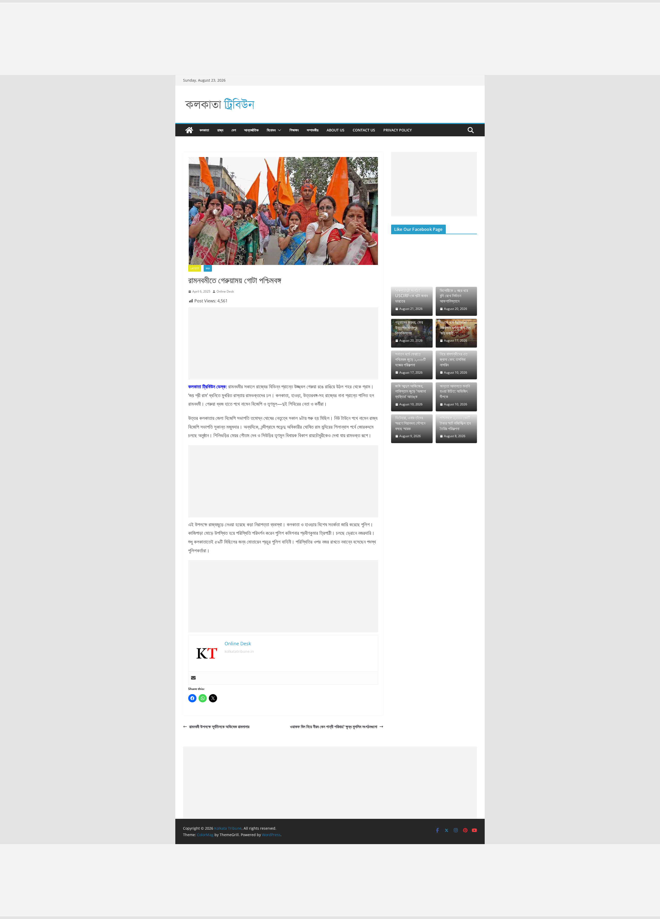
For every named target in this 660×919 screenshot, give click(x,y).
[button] (278, 130)
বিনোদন (271, 130)
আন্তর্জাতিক (251, 130)
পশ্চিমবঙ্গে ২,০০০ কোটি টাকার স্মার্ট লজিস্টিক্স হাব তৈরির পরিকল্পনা (455, 423)
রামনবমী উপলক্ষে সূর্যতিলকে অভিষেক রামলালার (219, 726)
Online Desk (225, 291)
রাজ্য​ (220, 130)
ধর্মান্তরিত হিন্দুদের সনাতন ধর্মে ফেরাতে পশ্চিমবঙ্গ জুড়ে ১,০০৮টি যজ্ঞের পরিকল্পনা (410, 356)
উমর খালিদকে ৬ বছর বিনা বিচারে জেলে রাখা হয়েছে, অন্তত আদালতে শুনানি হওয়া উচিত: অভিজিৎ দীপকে (456, 386)
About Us (335, 130)
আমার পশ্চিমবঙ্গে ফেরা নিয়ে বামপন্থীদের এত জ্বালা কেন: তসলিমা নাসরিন (454, 356)
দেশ (234, 130)
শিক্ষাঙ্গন (294, 130)
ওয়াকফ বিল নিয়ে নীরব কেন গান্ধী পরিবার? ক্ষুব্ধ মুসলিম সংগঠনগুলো (333, 726)
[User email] (193, 678)
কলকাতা (204, 130)
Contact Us (364, 130)
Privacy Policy (397, 130)
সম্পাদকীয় (312, 130)
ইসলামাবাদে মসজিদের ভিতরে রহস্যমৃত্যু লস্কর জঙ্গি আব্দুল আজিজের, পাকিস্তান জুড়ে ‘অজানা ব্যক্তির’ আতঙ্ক (411, 386)
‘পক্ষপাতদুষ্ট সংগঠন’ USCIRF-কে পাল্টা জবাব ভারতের (411, 296)
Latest (194, 268)
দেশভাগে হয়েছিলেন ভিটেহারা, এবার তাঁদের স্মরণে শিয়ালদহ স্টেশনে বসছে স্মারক (410, 420)
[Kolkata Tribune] (189, 130)
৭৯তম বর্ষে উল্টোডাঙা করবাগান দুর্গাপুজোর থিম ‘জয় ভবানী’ (455, 328)
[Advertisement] (154, 39)
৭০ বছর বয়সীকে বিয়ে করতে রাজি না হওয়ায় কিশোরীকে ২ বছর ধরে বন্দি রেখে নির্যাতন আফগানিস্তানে (454, 290)
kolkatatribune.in (239, 651)
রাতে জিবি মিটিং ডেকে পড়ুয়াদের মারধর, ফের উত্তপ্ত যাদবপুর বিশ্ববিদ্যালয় (409, 325)
